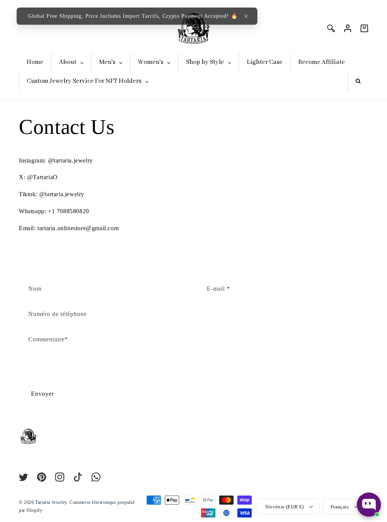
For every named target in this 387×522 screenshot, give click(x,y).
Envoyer (42, 393)
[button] (246, 16)
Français (340, 507)
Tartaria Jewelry (51, 502)
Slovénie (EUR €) (284, 507)
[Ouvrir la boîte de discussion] (369, 505)
